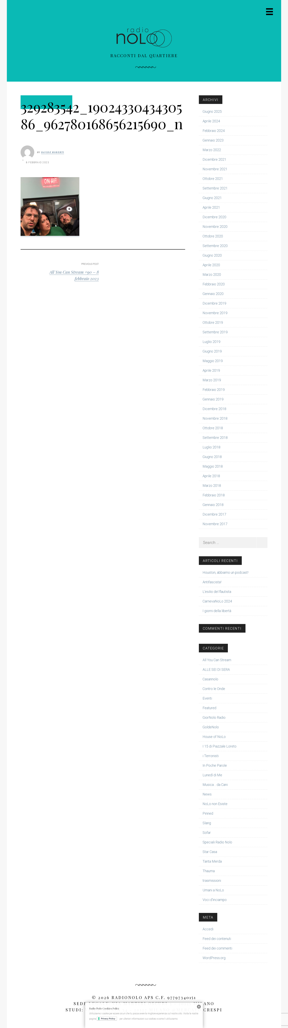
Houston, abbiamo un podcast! (225, 572)
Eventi (207, 698)
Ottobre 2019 (213, 322)
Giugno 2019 (212, 351)
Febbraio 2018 (214, 495)
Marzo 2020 (212, 274)
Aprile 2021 (211, 207)
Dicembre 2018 (214, 409)
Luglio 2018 (211, 447)
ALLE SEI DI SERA (216, 669)
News (207, 794)
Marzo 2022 (212, 150)
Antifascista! (212, 582)
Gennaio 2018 (213, 505)
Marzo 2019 (212, 380)
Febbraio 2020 (214, 284)
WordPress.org (214, 958)
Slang (207, 823)
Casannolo (210, 679)
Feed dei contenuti (217, 939)
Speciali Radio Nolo (217, 842)
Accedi (208, 929)
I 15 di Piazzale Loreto (219, 746)
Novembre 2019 (215, 313)
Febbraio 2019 (214, 390)
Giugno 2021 (212, 198)
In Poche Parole (215, 765)
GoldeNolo (211, 727)
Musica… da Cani (215, 785)
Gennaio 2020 (213, 294)
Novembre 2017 (215, 524)
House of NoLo (214, 737)
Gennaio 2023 (213, 140)
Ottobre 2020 (213, 236)
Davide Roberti (52, 152)
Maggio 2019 (213, 361)
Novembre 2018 (215, 418)
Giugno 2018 (212, 457)
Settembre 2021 (215, 188)
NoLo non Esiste (215, 804)
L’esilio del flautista (217, 592)
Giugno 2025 (212, 111)
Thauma (209, 871)
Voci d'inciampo (215, 900)
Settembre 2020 (215, 246)
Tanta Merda (212, 861)
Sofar (207, 833)
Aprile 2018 (211, 476)
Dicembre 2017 (214, 514)
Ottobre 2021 (213, 179)
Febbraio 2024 (214, 131)
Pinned (208, 813)
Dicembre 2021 (214, 159)
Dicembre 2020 (214, 217)
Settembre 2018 (215, 438)
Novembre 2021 (215, 169)
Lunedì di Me (212, 775)
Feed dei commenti (217, 948)
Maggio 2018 (213, 466)
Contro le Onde (214, 689)
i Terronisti (211, 756)
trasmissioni (212, 880)
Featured (209, 708)
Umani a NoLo (213, 890)
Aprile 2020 (211, 265)
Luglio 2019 (211, 342)
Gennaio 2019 (213, 399)
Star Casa (210, 852)
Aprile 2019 (211, 370)
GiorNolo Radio (214, 717)
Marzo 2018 (212, 485)
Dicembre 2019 (214, 303)
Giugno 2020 (212, 255)
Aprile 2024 (211, 121)
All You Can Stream (217, 660)
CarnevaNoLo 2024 (217, 601)
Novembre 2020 (215, 227)
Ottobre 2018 (213, 428)
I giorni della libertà (217, 611)
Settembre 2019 (215, 332)
